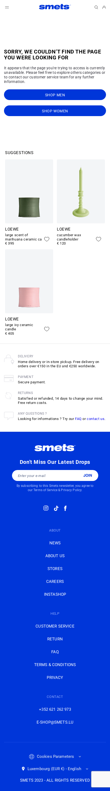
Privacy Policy (71, 490)
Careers (55, 581)
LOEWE (12, 229)
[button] (96, 7)
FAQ (78, 419)
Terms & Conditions (55, 664)
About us (55, 555)
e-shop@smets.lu (55, 722)
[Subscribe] (87, 475)
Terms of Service (45, 490)
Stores (55, 568)
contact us (95, 419)
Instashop (55, 594)
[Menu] (7, 7)
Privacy (55, 677)
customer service (55, 626)
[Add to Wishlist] (46, 239)
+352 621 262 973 (55, 709)
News (55, 543)
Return (55, 639)
